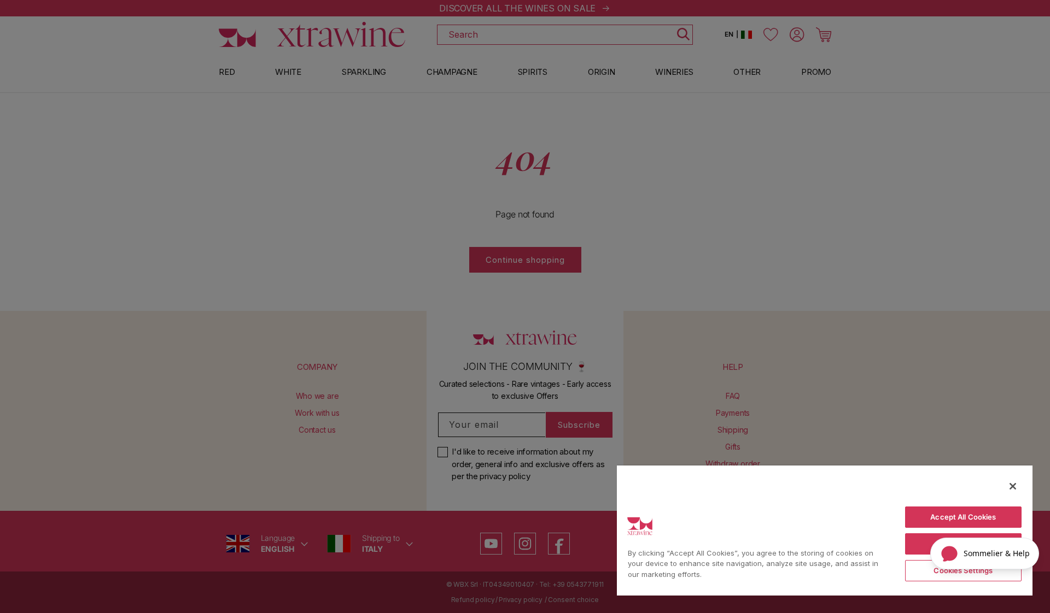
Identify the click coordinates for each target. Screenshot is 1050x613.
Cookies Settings (963, 570)
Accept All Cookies (963, 516)
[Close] (1013, 486)
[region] (824, 530)
